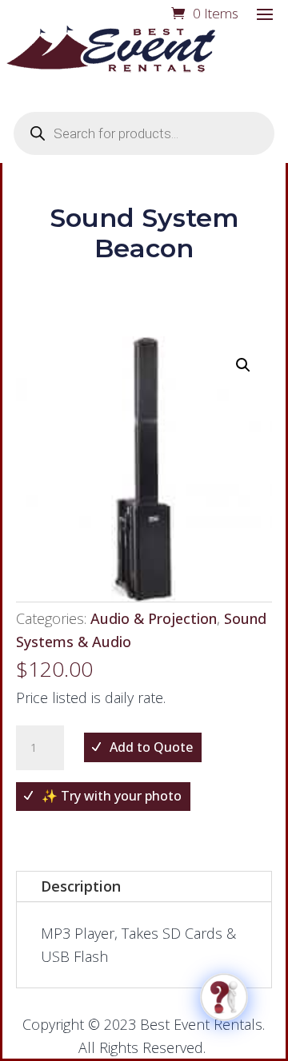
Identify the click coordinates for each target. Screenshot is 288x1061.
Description (81, 886)
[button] (243, 365)
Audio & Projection (153, 618)
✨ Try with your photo (112, 796)
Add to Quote (151, 747)
